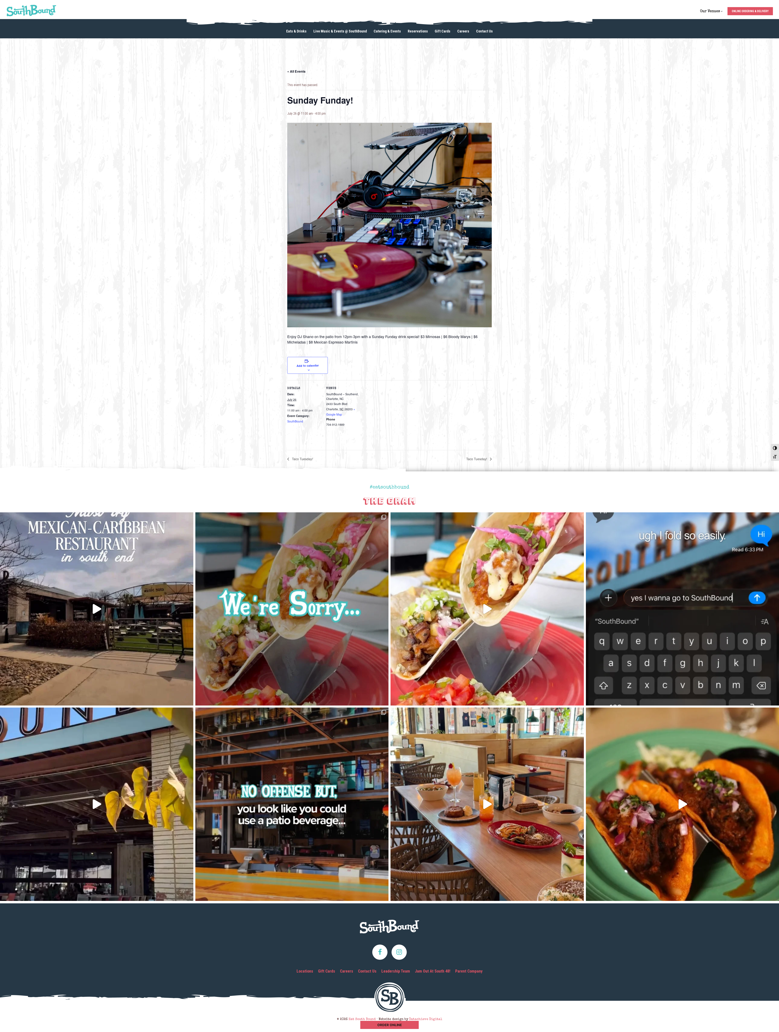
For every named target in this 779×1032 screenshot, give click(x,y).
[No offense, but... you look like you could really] (292, 804)
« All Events (296, 71)
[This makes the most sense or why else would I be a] (487, 609)
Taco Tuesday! (302, 459)
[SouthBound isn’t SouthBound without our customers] (96, 609)
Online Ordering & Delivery (750, 11)
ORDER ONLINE (389, 1025)
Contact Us (367, 971)
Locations (305, 971)
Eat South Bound (31, 10)
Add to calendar (307, 365)
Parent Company (469, 971)
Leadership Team (395, 971)
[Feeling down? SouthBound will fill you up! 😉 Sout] (96, 804)
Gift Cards (326, 971)
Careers (346, 971)
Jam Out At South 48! (432, 971)
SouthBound (295, 421)
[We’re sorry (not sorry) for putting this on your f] (292, 609)
